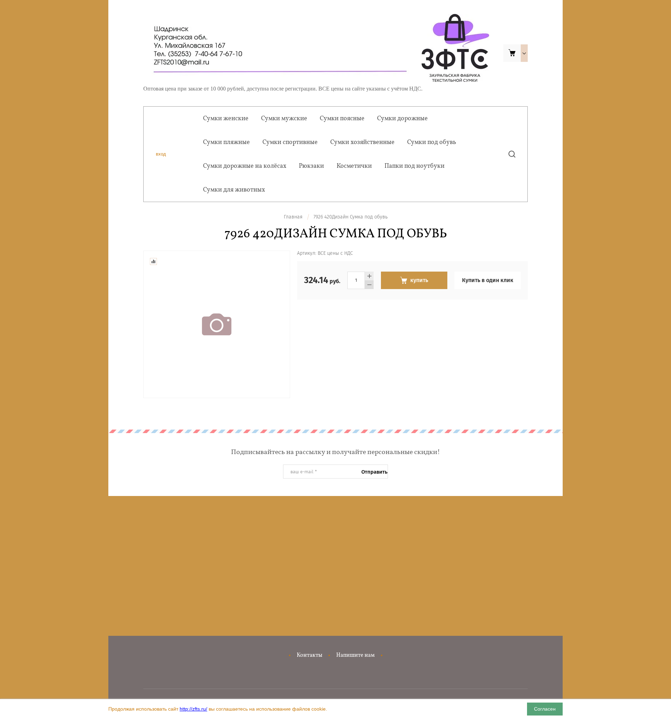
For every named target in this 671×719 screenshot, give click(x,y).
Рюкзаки (311, 166)
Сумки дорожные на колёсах (244, 166)
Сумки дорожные (402, 118)
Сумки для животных (234, 190)
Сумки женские (225, 118)
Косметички (354, 166)
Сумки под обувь (431, 142)
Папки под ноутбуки (414, 166)
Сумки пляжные (226, 142)
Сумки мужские (284, 118)
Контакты (309, 655)
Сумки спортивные (290, 142)
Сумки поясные (342, 118)
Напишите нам (355, 655)
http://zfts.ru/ (193, 709)
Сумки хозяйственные (362, 142)
